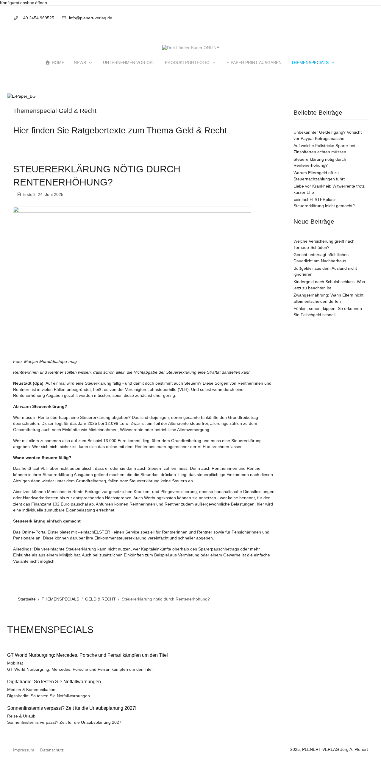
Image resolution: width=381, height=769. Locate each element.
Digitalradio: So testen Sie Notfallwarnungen (48, 696)
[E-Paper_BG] (21, 96)
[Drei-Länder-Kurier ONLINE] (190, 48)
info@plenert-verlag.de (90, 18)
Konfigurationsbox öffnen (23, 3)
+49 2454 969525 (37, 18)
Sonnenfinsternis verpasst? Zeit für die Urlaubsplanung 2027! (65, 722)
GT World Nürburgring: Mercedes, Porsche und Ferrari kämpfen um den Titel (79, 669)
